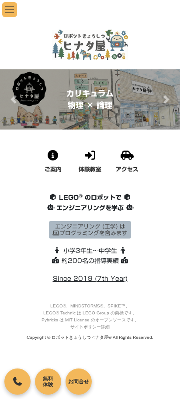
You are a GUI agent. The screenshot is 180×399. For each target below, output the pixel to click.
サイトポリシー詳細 (90, 326)
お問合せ (78, 382)
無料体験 (48, 381)
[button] (13, 99)
